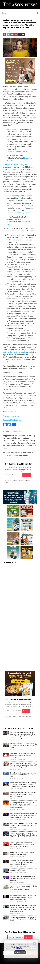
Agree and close (20, 952)
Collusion (16, 438)
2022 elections (20, 436)
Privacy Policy (17, 948)
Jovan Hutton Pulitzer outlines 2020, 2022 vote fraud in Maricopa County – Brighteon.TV (23, 755)
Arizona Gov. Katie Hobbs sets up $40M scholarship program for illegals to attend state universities (23, 897)
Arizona (29, 436)
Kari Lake (6, 445)
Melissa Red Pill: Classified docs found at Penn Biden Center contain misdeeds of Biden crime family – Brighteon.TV (23, 815)
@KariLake (11, 129)
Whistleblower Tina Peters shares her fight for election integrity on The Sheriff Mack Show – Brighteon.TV (23, 765)
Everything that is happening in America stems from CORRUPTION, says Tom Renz (23, 775)
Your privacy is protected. (11, 480)
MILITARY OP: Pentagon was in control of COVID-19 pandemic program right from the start (23, 825)
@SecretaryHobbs (25, 196)
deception (15, 441)
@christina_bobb (13, 205)
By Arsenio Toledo (22, 901)
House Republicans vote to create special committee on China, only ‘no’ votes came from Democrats (22, 844)
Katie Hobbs (15, 445)
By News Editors (21, 856)
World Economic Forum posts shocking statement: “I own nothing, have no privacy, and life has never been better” (23, 784)
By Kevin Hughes (22, 769)
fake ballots (7, 443)
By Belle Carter (21, 759)
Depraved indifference (17, 870)
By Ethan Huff (21, 749)
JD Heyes (14, 31)
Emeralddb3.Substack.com (13, 420)
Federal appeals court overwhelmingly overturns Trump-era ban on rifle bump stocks (23, 919)
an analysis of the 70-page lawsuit (18, 165)
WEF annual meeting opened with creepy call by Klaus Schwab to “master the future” (23, 745)
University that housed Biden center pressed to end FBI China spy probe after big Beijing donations (22, 862)
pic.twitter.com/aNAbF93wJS (17, 151)
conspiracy (25, 438)
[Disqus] (20, 591)
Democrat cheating (27, 441)
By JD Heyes (20, 740)
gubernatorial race (28, 443)
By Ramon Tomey (21, 892)
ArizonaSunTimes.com (11, 416)
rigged (29, 445)
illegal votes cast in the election (15, 395)
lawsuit (23, 445)
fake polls (16, 443)
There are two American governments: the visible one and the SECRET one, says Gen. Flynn (23, 878)
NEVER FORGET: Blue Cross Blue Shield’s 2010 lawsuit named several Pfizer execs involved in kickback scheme (23, 888)
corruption (7, 441)
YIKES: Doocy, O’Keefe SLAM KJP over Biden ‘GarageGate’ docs (22, 853)
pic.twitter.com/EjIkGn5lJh (22, 213)
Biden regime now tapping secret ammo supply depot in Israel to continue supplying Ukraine (23, 794)
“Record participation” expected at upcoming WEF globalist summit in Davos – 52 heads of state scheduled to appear (23, 835)
